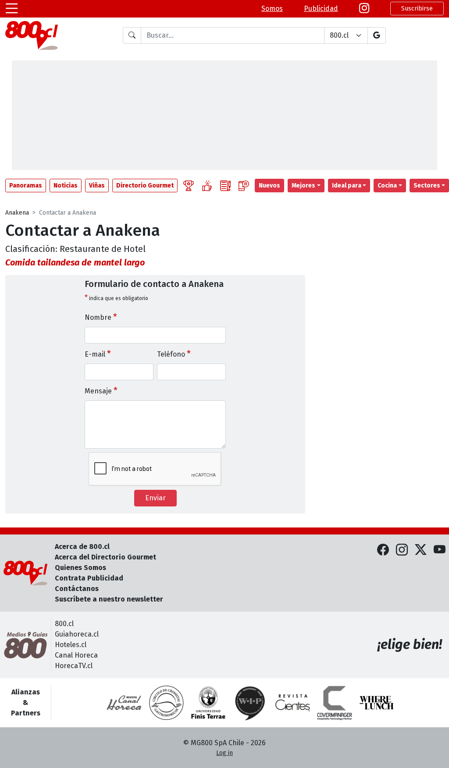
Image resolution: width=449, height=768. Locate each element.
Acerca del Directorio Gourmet (105, 557)
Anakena (17, 212)
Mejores (303, 185)
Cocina (387, 185)
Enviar (155, 498)
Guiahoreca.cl (77, 634)
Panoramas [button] (25, 185)
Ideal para (346, 185)
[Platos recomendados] (207, 185)
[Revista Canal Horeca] (124, 702)
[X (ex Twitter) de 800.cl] (421, 550)
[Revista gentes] (292, 702)
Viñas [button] (97, 185)
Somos (272, 8)
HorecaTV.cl (74, 666)
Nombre (101, 316)
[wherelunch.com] (376, 702)
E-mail (98, 353)
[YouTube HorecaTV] (439, 550)
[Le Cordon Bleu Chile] (208, 702)
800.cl (64, 623)
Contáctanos (77, 588)
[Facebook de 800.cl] (383, 550)
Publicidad (321, 8)
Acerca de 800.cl (82, 546)
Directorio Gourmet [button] (145, 185)
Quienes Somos (80, 567)
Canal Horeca (76, 655)
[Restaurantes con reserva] (243, 185)
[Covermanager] (334, 702)
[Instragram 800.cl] (364, 8)
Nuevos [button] (269, 185)
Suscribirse (417, 8)
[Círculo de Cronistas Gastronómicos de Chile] (166, 702)
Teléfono (174, 353)
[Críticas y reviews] (225, 185)
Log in (224, 753)
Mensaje (101, 390)
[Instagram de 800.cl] (402, 550)
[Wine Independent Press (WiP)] (250, 702)
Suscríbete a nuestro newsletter (109, 599)
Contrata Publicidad (89, 578)
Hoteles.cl (70, 645)
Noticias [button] (65, 185)
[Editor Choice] (188, 185)
